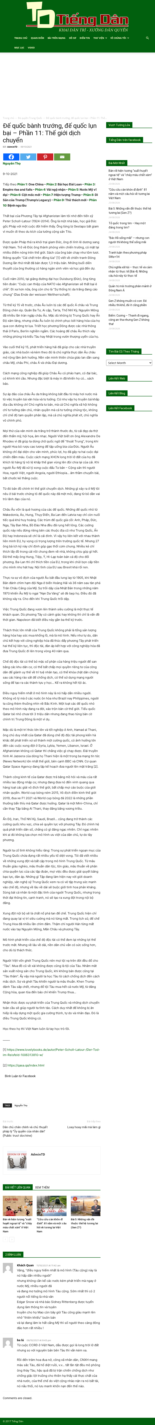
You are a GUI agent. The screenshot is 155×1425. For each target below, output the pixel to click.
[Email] (62, 156)
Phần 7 (48, 195)
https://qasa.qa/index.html (25, 1065)
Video (31, 47)
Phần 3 (90, 184)
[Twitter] (28, 156)
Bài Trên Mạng (56, 37)
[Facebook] (11, 156)
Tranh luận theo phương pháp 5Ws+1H (128, 254)
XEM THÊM (42, 1187)
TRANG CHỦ (20, 37)
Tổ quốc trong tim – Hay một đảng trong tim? (127, 225)
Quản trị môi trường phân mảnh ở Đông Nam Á (130, 288)
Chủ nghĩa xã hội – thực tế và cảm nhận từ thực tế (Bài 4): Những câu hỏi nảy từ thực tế (130, 271)
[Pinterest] (45, 156)
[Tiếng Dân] (77, 16)
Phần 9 (59, 200)
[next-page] (11, 1239)
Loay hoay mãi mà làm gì (84, 1127)
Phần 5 (73, 189)
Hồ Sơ (72, 37)
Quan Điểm (37, 37)
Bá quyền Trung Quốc (30, 118)
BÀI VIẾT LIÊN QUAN (17, 1187)
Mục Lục (19, 47)
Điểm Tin (85, 37)
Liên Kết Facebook (120, 408)
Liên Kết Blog (117, 393)
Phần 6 (15, 195)
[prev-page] (5, 1239)
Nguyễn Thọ (21, 1105)
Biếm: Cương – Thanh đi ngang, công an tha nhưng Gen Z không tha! (129, 320)
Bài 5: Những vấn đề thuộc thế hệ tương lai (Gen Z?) (84, 1223)
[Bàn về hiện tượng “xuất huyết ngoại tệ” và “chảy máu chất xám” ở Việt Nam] (17, 1206)
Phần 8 (88, 195)
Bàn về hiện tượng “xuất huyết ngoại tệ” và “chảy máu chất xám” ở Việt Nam (130, 175)
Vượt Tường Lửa (119, 125)
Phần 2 (51, 184)
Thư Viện (98, 37)
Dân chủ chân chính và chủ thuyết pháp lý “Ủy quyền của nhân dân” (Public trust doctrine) (25, 1131)
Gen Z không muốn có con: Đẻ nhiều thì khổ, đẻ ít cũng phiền (128, 303)
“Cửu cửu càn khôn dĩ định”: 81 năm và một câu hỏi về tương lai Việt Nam (129, 194)
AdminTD (12, 146)
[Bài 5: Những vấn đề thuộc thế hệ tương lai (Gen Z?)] (86, 1206)
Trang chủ (8, 118)
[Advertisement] (77, 86)
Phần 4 (40, 189)
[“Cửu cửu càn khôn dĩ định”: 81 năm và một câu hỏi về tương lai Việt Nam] (51, 1206)
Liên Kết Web (117, 378)
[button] (147, 38)
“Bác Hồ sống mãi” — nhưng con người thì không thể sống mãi (129, 240)
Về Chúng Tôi (118, 37)
